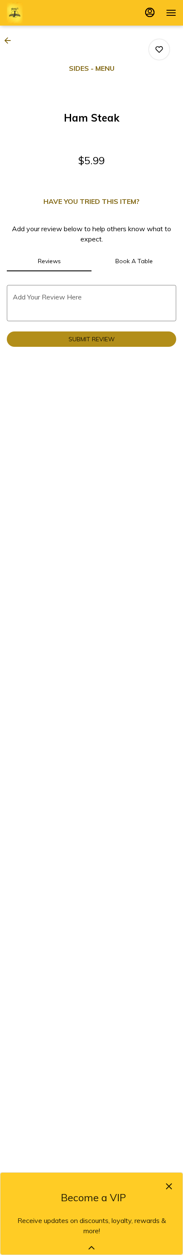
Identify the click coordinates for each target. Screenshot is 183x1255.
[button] (10, 40)
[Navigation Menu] (171, 13)
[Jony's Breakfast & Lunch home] (45, 12)
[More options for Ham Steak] (159, 49)
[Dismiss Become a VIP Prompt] (169, 1186)
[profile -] (150, 12)
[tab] (49, 261)
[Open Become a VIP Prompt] (91, 1248)
